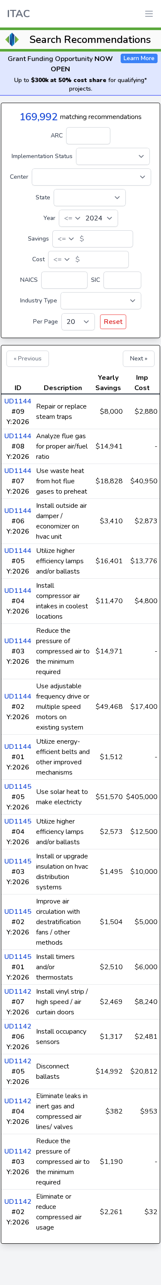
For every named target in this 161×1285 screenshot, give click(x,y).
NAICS (29, 280)
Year (49, 218)
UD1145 (17, 786)
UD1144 (17, 401)
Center (19, 177)
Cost (38, 259)
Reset (113, 322)
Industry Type (38, 300)
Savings (38, 239)
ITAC (18, 14)
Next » (138, 358)
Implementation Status (42, 156)
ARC (57, 135)
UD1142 (17, 991)
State (43, 197)
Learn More (139, 58)
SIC (95, 280)
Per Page (45, 321)
